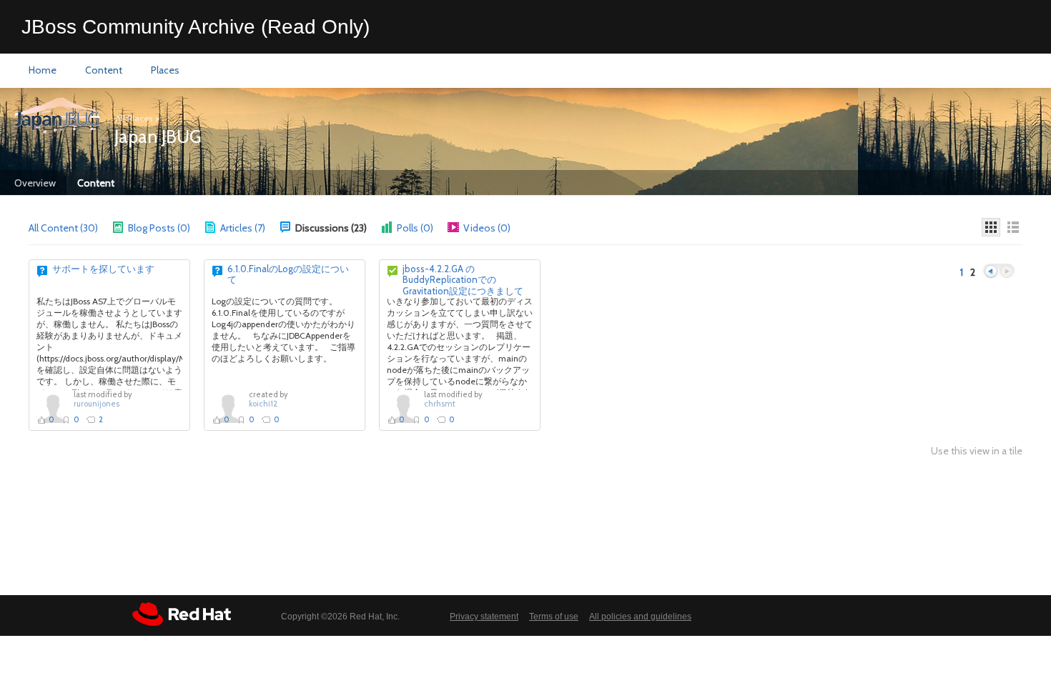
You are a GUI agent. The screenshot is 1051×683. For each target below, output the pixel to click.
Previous (991, 272)
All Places (133, 118)
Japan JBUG (158, 136)
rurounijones (96, 404)
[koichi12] (228, 408)
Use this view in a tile (976, 451)
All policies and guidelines (640, 617)
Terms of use (553, 617)
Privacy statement (484, 617)
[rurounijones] (52, 408)
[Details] (1013, 227)
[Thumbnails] (991, 227)
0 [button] (51, 419)
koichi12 (263, 404)
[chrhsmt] (403, 408)
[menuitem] (42, 70)
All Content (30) (63, 227)
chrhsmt (439, 404)
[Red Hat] (181, 614)
